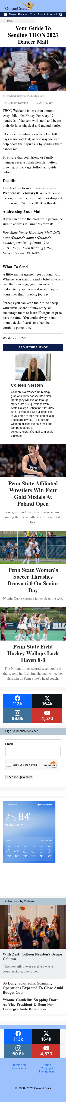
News (12, 14)
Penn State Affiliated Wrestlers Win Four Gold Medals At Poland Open (33, 493)
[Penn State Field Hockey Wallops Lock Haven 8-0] (33, 639)
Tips (33, 14)
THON (9, 20)
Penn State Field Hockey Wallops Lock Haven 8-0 (33, 653)
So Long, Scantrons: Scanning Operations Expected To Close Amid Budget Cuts (33, 987)
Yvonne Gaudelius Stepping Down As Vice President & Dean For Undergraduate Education (31, 1004)
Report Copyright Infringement (47, 1068)
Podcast (23, 14)
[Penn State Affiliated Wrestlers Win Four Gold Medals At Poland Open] (33, 476)
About (41, 14)
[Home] (19, 9)
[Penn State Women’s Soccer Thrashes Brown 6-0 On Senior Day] (33, 562)
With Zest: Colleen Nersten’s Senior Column (32, 956)
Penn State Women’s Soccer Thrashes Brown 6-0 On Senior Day (33, 580)
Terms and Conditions (19, 1066)
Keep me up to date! (19, 777)
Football (52, 14)
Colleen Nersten (18, 102)
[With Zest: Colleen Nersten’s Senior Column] (33, 949)
